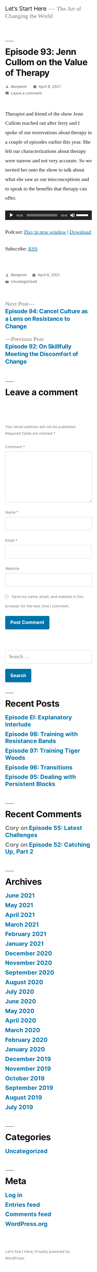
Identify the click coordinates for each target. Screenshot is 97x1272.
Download (80, 232)
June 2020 (20, 1001)
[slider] (82, 215)
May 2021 (19, 905)
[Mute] (72, 215)
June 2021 (20, 895)
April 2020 (20, 1020)
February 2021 (25, 933)
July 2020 (19, 991)
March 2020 (22, 1030)
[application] (48, 215)
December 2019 (28, 1058)
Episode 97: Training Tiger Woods (42, 754)
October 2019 (24, 1078)
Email (11, 540)
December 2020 (28, 953)
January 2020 (25, 1049)
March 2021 (22, 924)
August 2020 (24, 982)
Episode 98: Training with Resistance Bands (41, 738)
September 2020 (29, 972)
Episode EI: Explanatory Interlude (38, 721)
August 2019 (23, 1097)
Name (11, 512)
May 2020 (19, 1010)
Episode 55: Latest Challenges (43, 831)
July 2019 (19, 1107)
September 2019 (29, 1087)
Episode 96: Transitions (39, 767)
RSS (32, 248)
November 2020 (28, 962)
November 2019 (28, 1068)
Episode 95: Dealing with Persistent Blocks (40, 780)
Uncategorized (24, 281)
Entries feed (22, 1204)
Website (12, 568)
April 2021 (20, 914)
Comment (15, 447)
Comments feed (28, 1214)
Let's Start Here (25, 8)
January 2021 (24, 943)
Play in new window (45, 232)
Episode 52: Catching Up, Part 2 (47, 848)
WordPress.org (26, 1223)
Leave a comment (26, 93)
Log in (13, 1195)
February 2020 (26, 1039)
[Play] (11, 215)
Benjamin (19, 86)
